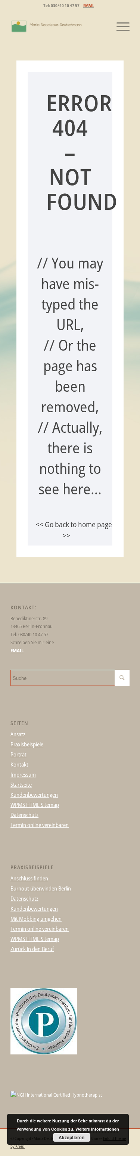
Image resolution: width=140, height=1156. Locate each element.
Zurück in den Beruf (32, 949)
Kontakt (19, 764)
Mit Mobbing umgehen (36, 918)
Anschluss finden (29, 878)
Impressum (23, 774)
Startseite (21, 784)
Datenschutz (24, 814)
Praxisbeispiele (26, 744)
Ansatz (17, 734)
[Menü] (119, 26)
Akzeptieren (71, 1137)
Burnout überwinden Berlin (40, 888)
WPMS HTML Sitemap (34, 804)
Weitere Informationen (97, 1129)
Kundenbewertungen (34, 794)
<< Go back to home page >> (74, 530)
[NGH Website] (56, 1094)
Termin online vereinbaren (39, 825)
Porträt (18, 754)
